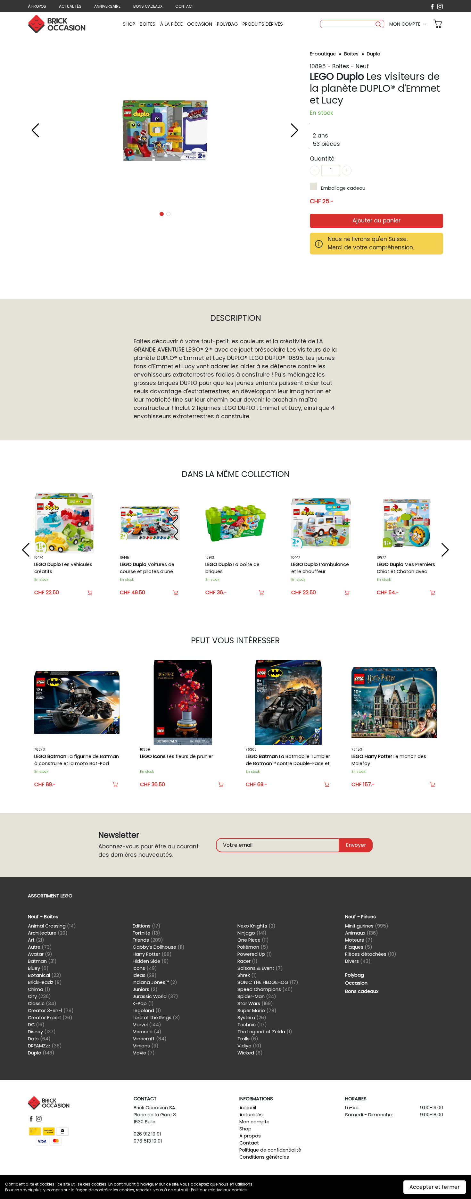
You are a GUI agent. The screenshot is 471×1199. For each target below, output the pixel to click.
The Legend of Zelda (264, 1031)
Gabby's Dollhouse (159, 947)
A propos (250, 1136)
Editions (147, 926)
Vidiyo (249, 1046)
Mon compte (254, 1122)
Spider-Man (256, 996)
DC (36, 1024)
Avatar (40, 954)
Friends (148, 940)
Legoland (147, 1010)
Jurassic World (155, 996)
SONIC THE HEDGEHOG (267, 982)
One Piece (253, 940)
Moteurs (359, 940)
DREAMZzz (45, 1046)
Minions (146, 1046)
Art (36, 940)
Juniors (145, 989)
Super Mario (257, 1010)
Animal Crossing (52, 926)
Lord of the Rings (156, 1017)
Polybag (227, 24)
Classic (42, 1003)
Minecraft (150, 1039)
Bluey (38, 968)
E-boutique (323, 54)
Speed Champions (265, 989)
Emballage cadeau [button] (343, 188)
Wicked (250, 1053)
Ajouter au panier (376, 220)
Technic (252, 1024)
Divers (358, 961)
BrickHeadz (45, 982)
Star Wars (255, 1003)
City (39, 996)
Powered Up (254, 954)
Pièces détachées (370, 954)
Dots (39, 1039)
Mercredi (147, 1031)
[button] (408, 24)
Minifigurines (366, 926)
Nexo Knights (256, 926)
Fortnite (146, 933)
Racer (247, 961)
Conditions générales (264, 1157)
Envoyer (356, 845)
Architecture (48, 933)
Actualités (70, 6)
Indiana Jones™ (155, 982)
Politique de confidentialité (270, 1150)
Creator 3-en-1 (51, 1010)
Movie (144, 1053)
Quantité (322, 158)
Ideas (145, 975)
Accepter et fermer (434, 1187)
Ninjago (252, 933)
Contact (184, 6)
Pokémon (252, 947)
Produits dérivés (263, 24)
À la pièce (171, 24)
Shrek (247, 975)
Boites (147, 24)
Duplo (373, 54)
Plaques (358, 947)
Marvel (147, 1024)
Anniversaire (107, 6)
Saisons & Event (260, 968)
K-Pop (143, 1003)
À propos (37, 6)
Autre (40, 947)
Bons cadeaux (147, 6)
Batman (42, 961)
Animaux (361, 933)
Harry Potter (152, 954)
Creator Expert (50, 1017)
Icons (145, 968)
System (251, 1017)
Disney (42, 1031)
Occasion (199, 24)
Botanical (44, 975)
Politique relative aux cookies (219, 1190)
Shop (129, 24)
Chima (39, 989)
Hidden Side (151, 961)
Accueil (247, 1107)
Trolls (247, 1039)
